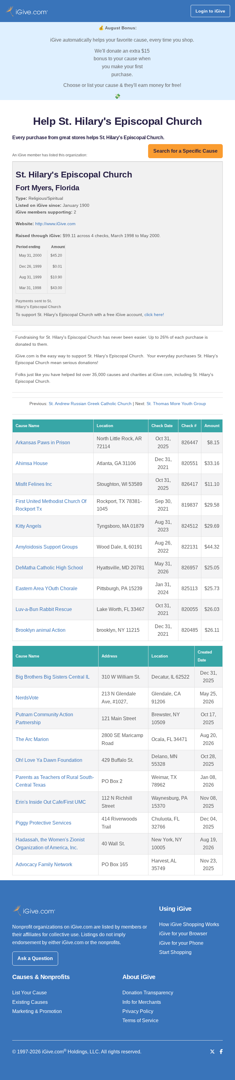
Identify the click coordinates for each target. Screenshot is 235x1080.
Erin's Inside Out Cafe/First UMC (51, 802)
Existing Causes (30, 1002)
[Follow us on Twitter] (212, 1051)
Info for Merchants (141, 1002)
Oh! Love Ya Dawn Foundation (49, 760)
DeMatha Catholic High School (49, 567)
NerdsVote (27, 697)
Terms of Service (140, 1020)
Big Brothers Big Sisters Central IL (53, 677)
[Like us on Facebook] (221, 1051)
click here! (154, 314)
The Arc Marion (32, 739)
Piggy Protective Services (43, 822)
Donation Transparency (147, 992)
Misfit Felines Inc (34, 484)
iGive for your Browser (183, 933)
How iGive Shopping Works (189, 924)
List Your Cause (29, 992)
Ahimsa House (32, 463)
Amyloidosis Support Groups (47, 546)
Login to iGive (210, 11)
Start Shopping (175, 952)
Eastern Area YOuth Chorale (46, 588)
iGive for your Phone (181, 943)
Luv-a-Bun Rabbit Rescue (44, 609)
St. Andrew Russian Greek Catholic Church (90, 403)
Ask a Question (35, 958)
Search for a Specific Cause (185, 151)
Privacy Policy (137, 1011)
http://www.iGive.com (55, 223)
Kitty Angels (28, 526)
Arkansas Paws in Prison (43, 442)
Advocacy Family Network (44, 864)
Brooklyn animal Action (40, 630)
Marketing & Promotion (37, 1011)
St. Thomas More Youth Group (176, 403)
